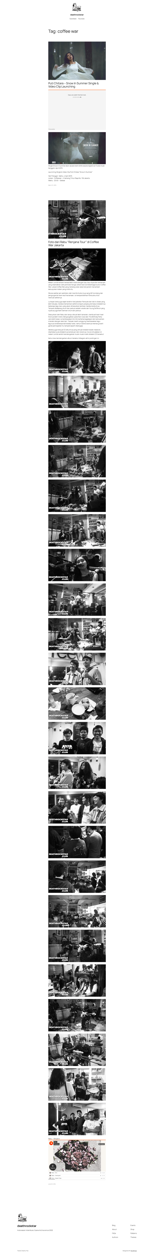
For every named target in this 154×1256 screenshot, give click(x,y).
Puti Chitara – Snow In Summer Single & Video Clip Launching (73, 85)
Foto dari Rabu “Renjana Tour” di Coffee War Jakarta (73, 243)
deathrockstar (77, 14)
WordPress (134, 1251)
